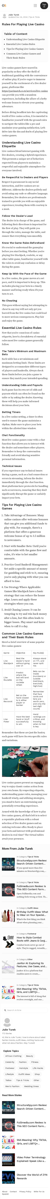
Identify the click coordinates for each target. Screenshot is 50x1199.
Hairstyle (23, 1068)
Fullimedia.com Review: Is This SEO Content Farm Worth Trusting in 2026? (31, 889)
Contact (13, 1191)
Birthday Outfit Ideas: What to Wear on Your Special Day (32, 915)
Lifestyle (9, 1074)
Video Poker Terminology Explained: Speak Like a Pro (31, 1161)
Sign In (44, 5)
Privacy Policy (25, 1191)
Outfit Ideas (32, 908)
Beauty (29, 1056)
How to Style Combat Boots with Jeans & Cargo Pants (31, 940)
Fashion (23, 1062)
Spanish (5, 1194)
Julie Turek (13, 15)
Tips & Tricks (34, 17)
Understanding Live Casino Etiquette (25, 39)
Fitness (34, 1062)
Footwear (31, 933)
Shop (37, 1074)
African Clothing (13, 1056)
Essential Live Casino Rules (20, 44)
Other (29, 959)
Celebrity (9, 1062)
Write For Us (39, 1191)
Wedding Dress (31, 1086)
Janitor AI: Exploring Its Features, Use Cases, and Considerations (31, 966)
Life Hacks (38, 1068)
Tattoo (8, 1080)
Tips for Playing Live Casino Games (25, 48)
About (4, 1191)
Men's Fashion (12, 1086)
